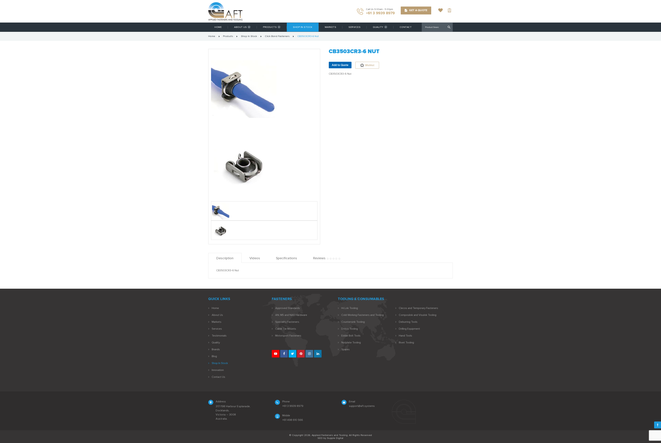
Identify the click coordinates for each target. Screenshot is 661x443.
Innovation (218, 370)
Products (270, 27)
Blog (214, 356)
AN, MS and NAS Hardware (291, 315)
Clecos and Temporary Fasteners (418, 308)
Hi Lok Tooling (349, 308)
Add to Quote (340, 65)
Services (354, 27)
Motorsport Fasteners (288, 335)
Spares (345, 349)
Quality (378, 27)
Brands (216, 349)
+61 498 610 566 (292, 420)
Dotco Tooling (349, 328)
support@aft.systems (362, 406)
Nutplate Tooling (351, 342)
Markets (330, 27)
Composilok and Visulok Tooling (417, 315)
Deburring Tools (408, 322)
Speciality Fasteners (287, 322)
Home (218, 27)
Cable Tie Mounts (285, 328)
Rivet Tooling (406, 342)
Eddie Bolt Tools (350, 335)
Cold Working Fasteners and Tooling (362, 315)
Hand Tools (405, 335)
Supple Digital (335, 438)
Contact (406, 27)
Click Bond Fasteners (277, 36)
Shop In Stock (302, 27)
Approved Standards (287, 308)
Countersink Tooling (353, 322)
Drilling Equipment (409, 328)
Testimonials (219, 335)
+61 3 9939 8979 (292, 406)
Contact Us (218, 377)
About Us (240, 27)
